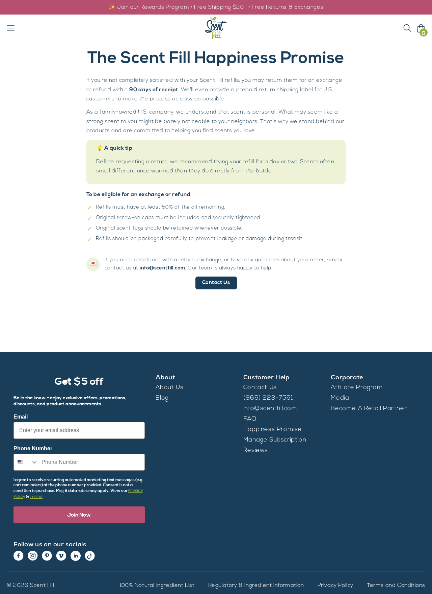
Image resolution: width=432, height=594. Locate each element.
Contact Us (216, 282)
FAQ (249, 419)
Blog (162, 398)
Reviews (255, 451)
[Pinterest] (47, 556)
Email (21, 417)
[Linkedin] (76, 556)
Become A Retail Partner (369, 409)
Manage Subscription (274, 440)
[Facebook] (19, 556)
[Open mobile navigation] (11, 28)
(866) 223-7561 (268, 398)
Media (340, 398)
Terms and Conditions (396, 585)
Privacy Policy (335, 585)
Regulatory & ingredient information (256, 585)
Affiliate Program (357, 388)
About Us (169, 388)
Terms (36, 496)
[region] (216, 7)
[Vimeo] (61, 556)
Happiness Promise (272, 430)
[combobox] (26, 462)
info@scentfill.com (270, 409)
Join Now (79, 515)
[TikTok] (90, 556)
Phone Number (33, 448)
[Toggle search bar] (407, 28)
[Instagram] (33, 556)
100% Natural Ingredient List (157, 585)
